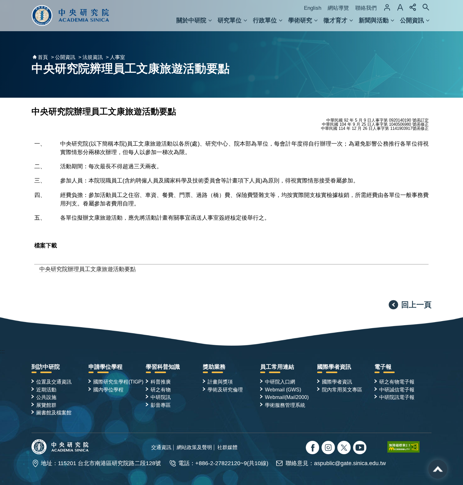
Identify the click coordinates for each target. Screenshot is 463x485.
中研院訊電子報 (396, 397)
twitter (329, 448)
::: (2, 351)
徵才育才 (335, 20)
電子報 (383, 367)
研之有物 (161, 389)
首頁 (43, 57)
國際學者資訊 (334, 367)
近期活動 (46, 389)
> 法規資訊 (90, 57)
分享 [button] (413, 7)
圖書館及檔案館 (53, 412)
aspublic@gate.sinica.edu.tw (350, 463)
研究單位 (230, 20)
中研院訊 (161, 397)
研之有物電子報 (396, 381)
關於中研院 (191, 20)
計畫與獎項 (220, 381)
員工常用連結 (277, 367)
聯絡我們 (366, 8)
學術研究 (300, 20)
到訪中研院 (45, 367)
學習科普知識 (163, 367)
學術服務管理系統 (285, 405)
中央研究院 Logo (70, 15)
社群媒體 (227, 447)
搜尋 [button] (426, 7)
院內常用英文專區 (342, 389)
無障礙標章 (409, 447)
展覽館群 (46, 405)
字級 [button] (400, 7)
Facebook (313, 448)
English (312, 8)
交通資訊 (161, 447)
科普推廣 (161, 381)
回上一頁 (416, 304)
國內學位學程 (108, 389)
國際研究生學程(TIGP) (118, 381)
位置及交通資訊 (53, 381)
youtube (360, 448)
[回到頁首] (437, 469)
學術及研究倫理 (225, 389)
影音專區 (161, 405)
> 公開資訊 (63, 57)
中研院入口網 (280, 381)
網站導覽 (338, 8)
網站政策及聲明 (194, 447)
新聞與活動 (374, 20)
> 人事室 (115, 57)
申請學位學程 (106, 367)
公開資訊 (412, 20)
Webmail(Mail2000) (287, 397)
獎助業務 (214, 367)
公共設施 (46, 397)
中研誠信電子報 (396, 389)
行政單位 (265, 20)
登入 (387, 7)
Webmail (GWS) (283, 389)
